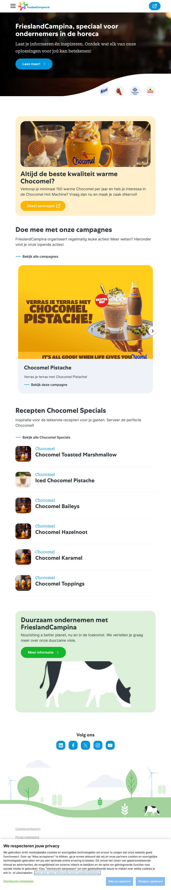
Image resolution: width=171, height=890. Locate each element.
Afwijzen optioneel (150, 881)
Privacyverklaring (27, 837)
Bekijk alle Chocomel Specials (46, 437)
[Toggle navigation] (14, 6)
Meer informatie (41, 652)
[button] (152, 331)
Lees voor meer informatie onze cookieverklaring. (67, 873)
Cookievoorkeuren (27, 829)
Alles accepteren (119, 881)
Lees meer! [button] (31, 64)
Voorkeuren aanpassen (18, 881)
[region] (85, 864)
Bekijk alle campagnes (40, 256)
